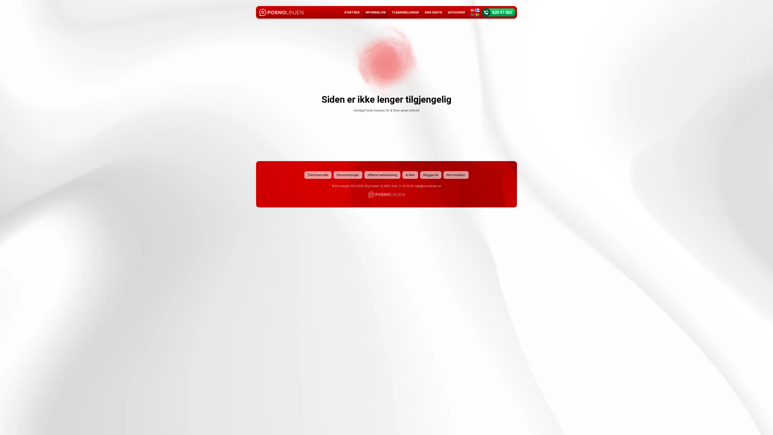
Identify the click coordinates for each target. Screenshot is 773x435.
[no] (472, 14)
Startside (352, 12)
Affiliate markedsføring (382, 175)
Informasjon (376, 12)
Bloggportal (430, 175)
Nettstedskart (456, 175)
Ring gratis (433, 12)
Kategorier (456, 12)
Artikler (410, 175)
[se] (477, 14)
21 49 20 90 (406, 186)
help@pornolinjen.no (428, 186)
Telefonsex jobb (318, 175)
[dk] (472, 10)
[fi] (477, 10)
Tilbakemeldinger (405, 12)
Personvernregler (348, 175)
